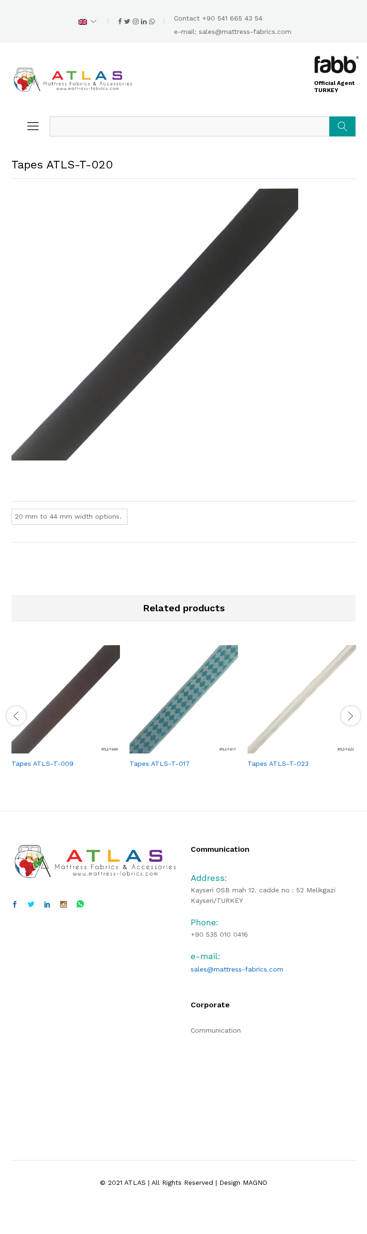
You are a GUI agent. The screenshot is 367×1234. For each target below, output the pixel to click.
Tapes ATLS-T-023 (278, 763)
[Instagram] (63, 904)
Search (342, 126)
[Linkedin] (47, 904)
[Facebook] (15, 904)
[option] (66, 714)
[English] (87, 21)
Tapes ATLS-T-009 (42, 763)
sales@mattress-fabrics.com (245, 31)
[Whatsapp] (80, 904)
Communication (216, 1030)
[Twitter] (31, 904)
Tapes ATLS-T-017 (160, 763)
